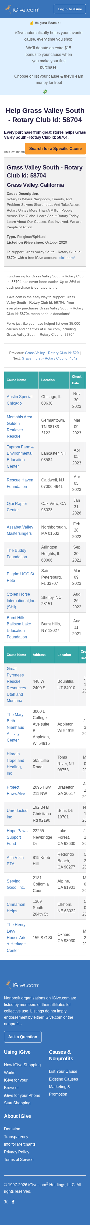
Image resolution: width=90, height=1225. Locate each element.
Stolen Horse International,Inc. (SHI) (21, 600)
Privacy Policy (16, 1152)
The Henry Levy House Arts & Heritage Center (16, 937)
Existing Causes (63, 1079)
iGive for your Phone (22, 1095)
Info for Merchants (20, 1144)
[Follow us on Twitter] (6, 1202)
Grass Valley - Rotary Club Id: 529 (52, 353)
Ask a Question (22, 1037)
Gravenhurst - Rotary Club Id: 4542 (50, 358)
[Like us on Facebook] (13, 1202)
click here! (67, 258)
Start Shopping (17, 1103)
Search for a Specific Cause (55, 148)
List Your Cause (63, 1071)
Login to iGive (70, 9)
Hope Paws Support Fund (17, 837)
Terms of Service (19, 1159)
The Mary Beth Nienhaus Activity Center (15, 727)
